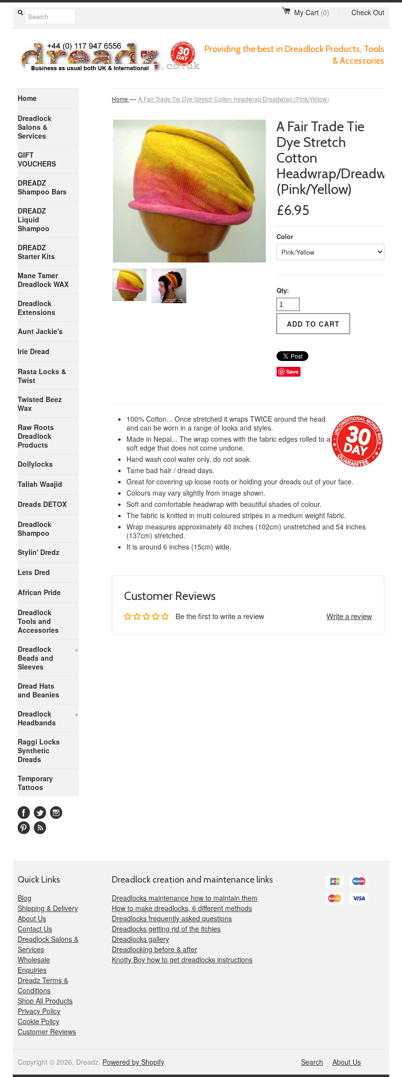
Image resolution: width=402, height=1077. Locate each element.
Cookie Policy (38, 1021)
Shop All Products (45, 1000)
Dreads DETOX (42, 504)
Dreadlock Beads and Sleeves (48, 657)
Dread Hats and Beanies (38, 690)
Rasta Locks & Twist (42, 375)
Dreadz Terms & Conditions (43, 985)
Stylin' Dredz (38, 552)
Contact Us (35, 928)
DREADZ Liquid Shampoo (34, 219)
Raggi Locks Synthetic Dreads (39, 750)
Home (27, 98)
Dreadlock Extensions (36, 307)
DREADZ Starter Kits (36, 251)
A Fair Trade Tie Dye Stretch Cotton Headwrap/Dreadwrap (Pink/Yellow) (233, 99)
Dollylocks (35, 464)
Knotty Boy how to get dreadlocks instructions (182, 959)
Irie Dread (34, 351)
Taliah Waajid (40, 484)
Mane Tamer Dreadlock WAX (43, 279)
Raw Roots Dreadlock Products (36, 436)
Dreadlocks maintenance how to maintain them (184, 898)
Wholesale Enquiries (34, 965)
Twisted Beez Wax (40, 403)
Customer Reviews (47, 1031)
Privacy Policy (39, 1011)
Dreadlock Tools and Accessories (38, 621)
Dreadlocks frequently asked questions (172, 918)
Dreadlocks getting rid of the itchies (166, 928)
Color (284, 236)
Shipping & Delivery (48, 908)
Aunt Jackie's (40, 331)
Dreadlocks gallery (140, 939)
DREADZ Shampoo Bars (42, 187)
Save (292, 371)
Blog (24, 898)
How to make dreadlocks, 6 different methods (182, 908)
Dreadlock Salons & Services (34, 127)
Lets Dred (34, 572)
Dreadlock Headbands (48, 718)
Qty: (282, 290)
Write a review (349, 616)
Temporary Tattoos (35, 782)
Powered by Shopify (133, 1062)
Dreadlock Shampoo (34, 528)
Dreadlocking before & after (154, 949)
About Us (32, 918)
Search (312, 1062)
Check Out (368, 12)
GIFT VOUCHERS (37, 159)
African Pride (39, 592)
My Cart (311, 12)
